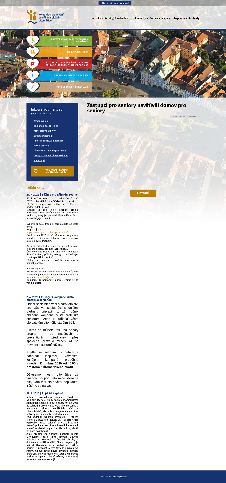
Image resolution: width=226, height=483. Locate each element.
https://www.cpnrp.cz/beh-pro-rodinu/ (47, 232)
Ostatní (143, 193)
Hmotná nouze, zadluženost (48, 141)
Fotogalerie (178, 18)
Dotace (153, 18)
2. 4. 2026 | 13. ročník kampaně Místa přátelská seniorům (50, 298)
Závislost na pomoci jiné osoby (50, 151)
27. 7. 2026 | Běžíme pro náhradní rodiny (52, 194)
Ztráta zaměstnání (43, 136)
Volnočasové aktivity (45, 131)
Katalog (109, 18)
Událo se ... (35, 188)
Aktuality (122, 18)
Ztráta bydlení (41, 121)
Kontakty (194, 18)
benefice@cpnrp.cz (47, 277)
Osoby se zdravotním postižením (51, 156)
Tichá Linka (94, 18)
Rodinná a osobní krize (46, 126)
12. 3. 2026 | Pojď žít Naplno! (44, 393)
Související (39, 161)
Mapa (164, 18)
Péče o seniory (41, 146)
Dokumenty (139, 18)
